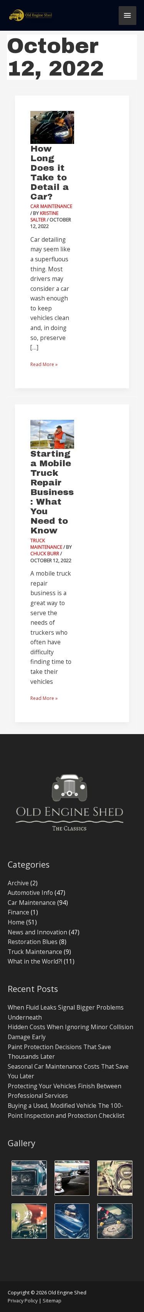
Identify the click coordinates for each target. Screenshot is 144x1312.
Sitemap (52, 1300)
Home (16, 922)
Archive (18, 883)
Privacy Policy (23, 1300)
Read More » (44, 364)
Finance (18, 912)
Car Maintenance (51, 206)
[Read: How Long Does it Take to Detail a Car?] (52, 126)
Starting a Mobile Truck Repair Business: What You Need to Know (52, 492)
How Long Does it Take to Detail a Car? (49, 172)
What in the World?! (35, 961)
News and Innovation (37, 932)
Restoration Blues (33, 941)
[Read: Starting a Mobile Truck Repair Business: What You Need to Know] (52, 433)
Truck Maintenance (46, 543)
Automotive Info (30, 892)
